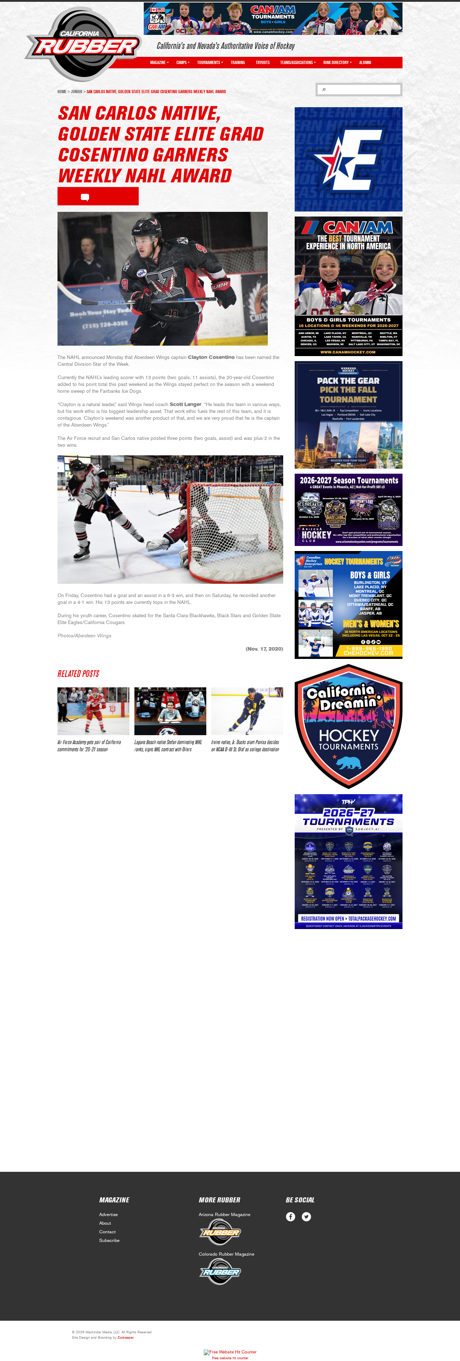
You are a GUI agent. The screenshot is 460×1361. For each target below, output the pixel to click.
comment (85, 196)
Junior (76, 91)
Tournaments (208, 62)
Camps (181, 62)
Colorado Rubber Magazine (226, 1254)
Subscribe (109, 1240)
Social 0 (290, 1217)
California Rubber (83, 44)
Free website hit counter (230, 1358)
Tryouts (263, 62)
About (105, 1223)
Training (238, 62)
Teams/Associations (296, 62)
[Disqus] (170, 865)
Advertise (108, 1214)
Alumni (365, 62)
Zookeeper (126, 1337)
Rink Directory (336, 62)
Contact (107, 1232)
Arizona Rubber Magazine (224, 1214)
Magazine (158, 62)
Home (62, 91)
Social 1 (306, 1217)
